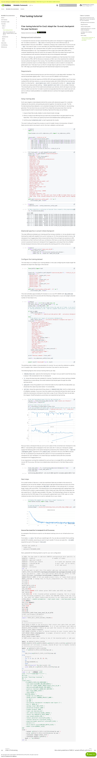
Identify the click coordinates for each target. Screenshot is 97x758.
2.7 (30, 5)
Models (22, 9)
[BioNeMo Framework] (6, 5)
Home (2, 9)
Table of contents (85, 15)
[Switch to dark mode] (57, 5)
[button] (74, 129)
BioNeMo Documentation (12, 9)
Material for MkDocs (11, 756)
